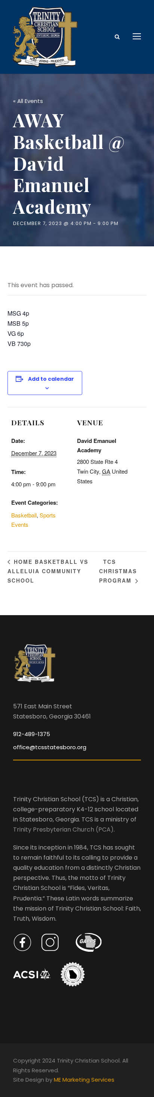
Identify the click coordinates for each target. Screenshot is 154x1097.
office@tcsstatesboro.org (49, 747)
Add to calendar (51, 379)
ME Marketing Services (84, 1080)
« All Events (28, 101)
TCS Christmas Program (118, 571)
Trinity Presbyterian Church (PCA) (63, 829)
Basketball (24, 515)
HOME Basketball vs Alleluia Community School (47, 571)
